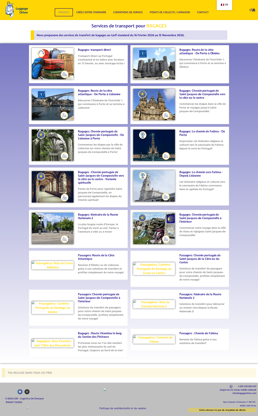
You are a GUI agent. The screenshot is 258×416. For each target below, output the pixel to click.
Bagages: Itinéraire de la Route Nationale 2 (98, 216)
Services (63, 12)
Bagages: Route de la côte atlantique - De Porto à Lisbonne (99, 92)
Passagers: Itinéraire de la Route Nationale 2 (200, 296)
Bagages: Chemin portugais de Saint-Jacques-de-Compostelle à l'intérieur (200, 218)
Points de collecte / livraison (170, 12)
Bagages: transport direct (94, 50)
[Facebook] (20, 391)
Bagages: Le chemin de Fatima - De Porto (202, 133)
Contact (203, 12)
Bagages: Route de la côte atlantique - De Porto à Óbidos (199, 51)
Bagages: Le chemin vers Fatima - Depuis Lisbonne (201, 173)
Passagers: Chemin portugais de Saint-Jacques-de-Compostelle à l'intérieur (99, 297)
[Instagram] (27, 391)
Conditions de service (128, 12)
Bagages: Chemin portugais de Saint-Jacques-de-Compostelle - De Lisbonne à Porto (101, 134)
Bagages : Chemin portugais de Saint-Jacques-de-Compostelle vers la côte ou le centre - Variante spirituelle (101, 177)
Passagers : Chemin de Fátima (198, 333)
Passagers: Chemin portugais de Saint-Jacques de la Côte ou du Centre (200, 258)
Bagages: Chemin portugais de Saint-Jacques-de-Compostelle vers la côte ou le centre (202, 94)
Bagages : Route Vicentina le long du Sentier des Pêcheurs (99, 335)
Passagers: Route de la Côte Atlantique (96, 257)
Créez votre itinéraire (91, 12)
